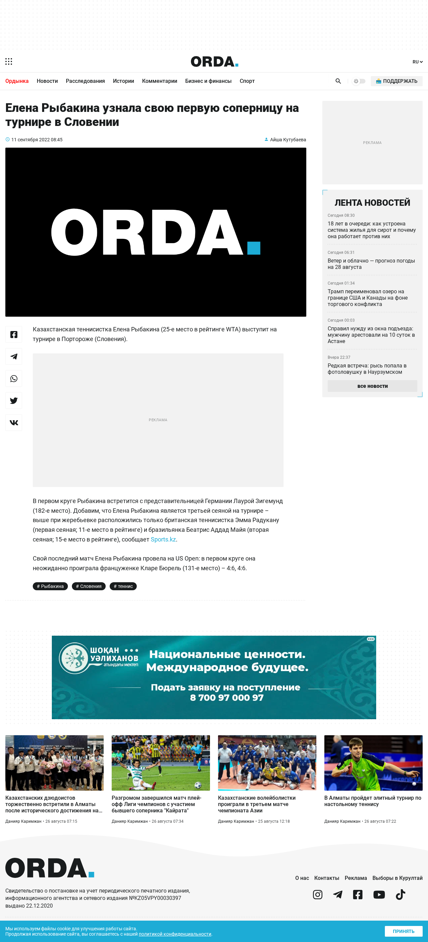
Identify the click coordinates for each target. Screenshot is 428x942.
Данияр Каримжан (23, 821)
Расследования (85, 81)
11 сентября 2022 (30, 139)
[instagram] (317, 897)
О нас (302, 878)
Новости (47, 81)
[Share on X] (13, 400)
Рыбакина (52, 586)
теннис (125, 586)
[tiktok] (400, 897)
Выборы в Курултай (397, 878)
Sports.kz (163, 539)
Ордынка (17, 81)
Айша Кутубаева (288, 139)
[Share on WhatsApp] (13, 378)
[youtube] (379, 897)
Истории (123, 81)
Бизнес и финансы (208, 81)
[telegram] (337, 897)
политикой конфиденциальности (175, 934)
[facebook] (357, 897)
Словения (91, 586)
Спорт (247, 81)
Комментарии (159, 81)
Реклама (356, 878)
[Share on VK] (13, 422)
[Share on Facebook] (13, 334)
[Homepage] (214, 61)
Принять (404, 931)
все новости (372, 386)
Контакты (326, 878)
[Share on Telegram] (13, 356)
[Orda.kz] (49, 884)
